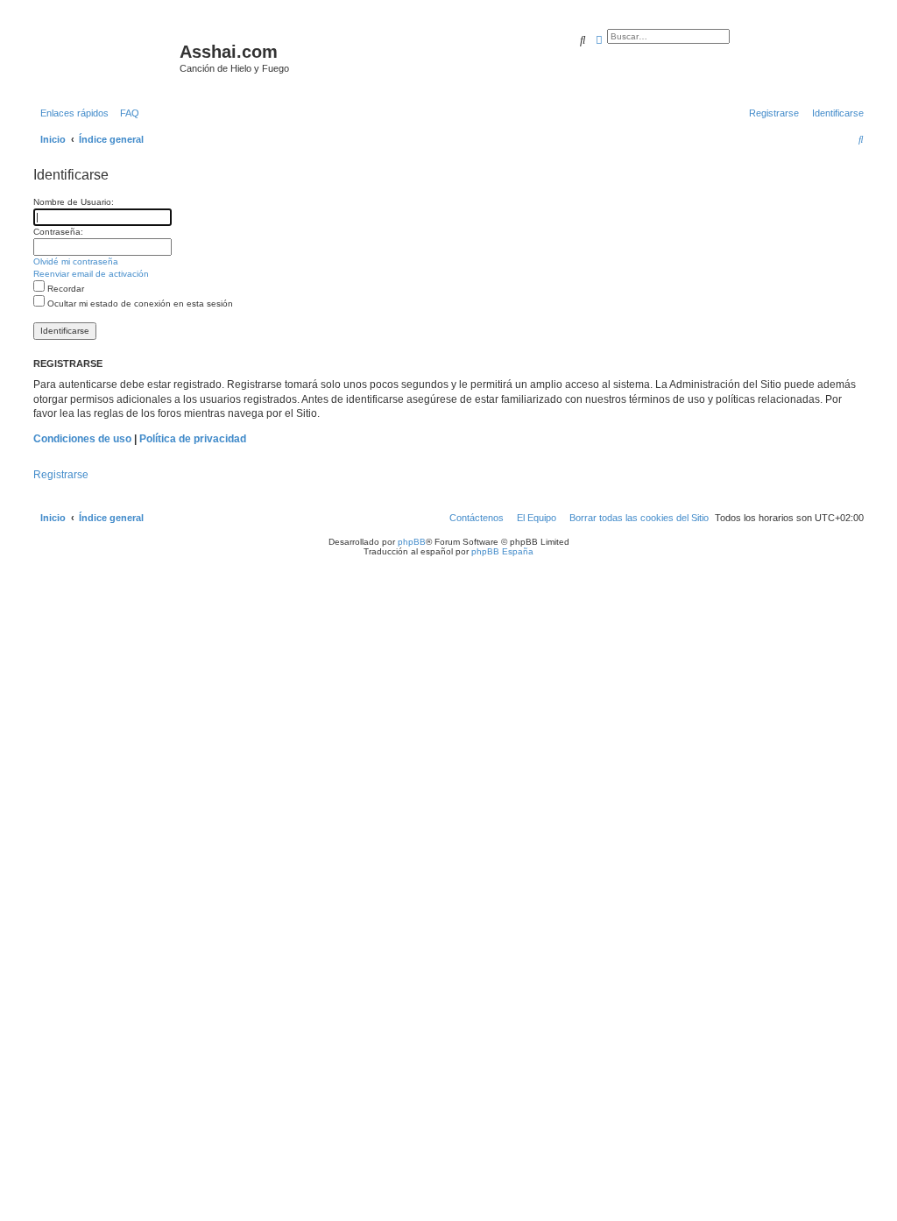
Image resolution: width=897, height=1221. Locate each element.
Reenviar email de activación (91, 274)
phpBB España (502, 551)
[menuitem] (126, 113)
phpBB (412, 542)
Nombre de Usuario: (73, 202)
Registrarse (60, 475)
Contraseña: (58, 231)
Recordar (64, 288)
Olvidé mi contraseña (75, 261)
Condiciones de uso (82, 439)
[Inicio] (104, 57)
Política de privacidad (192, 439)
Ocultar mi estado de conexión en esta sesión (139, 303)
